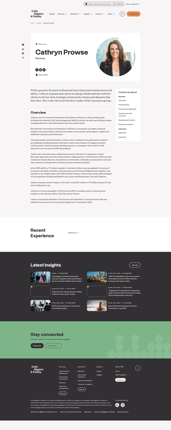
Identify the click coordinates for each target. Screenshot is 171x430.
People (38, 23)
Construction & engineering (64, 372)
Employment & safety (127, 120)
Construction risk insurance (125, 114)
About (110, 14)
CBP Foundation (120, 375)
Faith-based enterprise (82, 376)
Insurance (122, 100)
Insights (87, 14)
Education (122, 133)
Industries (74, 14)
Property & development (63, 387)
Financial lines (124, 105)
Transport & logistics (85, 384)
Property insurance (126, 124)
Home (32, 23)
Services (61, 14)
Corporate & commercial (63, 378)
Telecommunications (85, 380)
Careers (98, 14)
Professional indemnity (127, 109)
